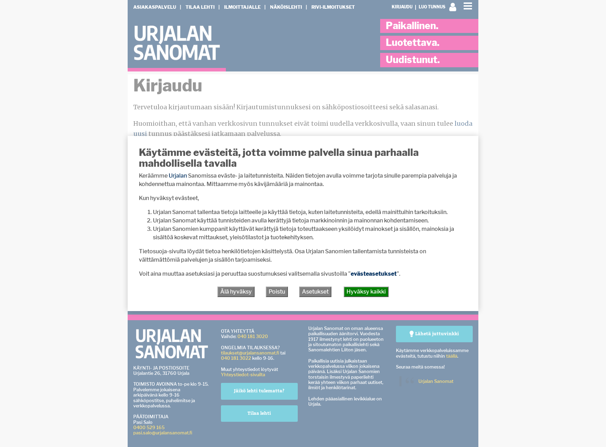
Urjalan (178, 175)
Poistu (277, 291)
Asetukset (315, 291)
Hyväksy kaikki (366, 291)
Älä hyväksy (236, 291)
